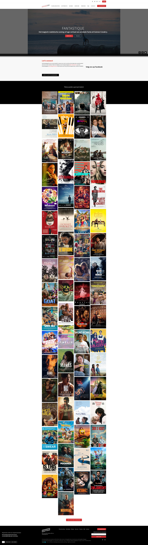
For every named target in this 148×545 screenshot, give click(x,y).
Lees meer (14, 542)
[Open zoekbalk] (92, 1)
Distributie (64, 5)
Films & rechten (55, 5)
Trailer (78, 36)
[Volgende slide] (142, 52)
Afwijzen (8, 542)
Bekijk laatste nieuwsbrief (50, 75)
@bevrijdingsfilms (73, 64)
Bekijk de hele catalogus (74, 519)
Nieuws (71, 5)
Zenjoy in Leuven (81, 540)
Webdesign (68, 540)
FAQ (88, 5)
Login (104, 1)
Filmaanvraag (101, 5)
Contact (93, 5)
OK (3, 542)
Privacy (65, 540)
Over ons (77, 5)
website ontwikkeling (74, 540)
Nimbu (90, 540)
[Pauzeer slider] (145, 52)
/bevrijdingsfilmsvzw (53, 66)
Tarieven (83, 5)
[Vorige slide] (140, 52)
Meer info (69, 36)
